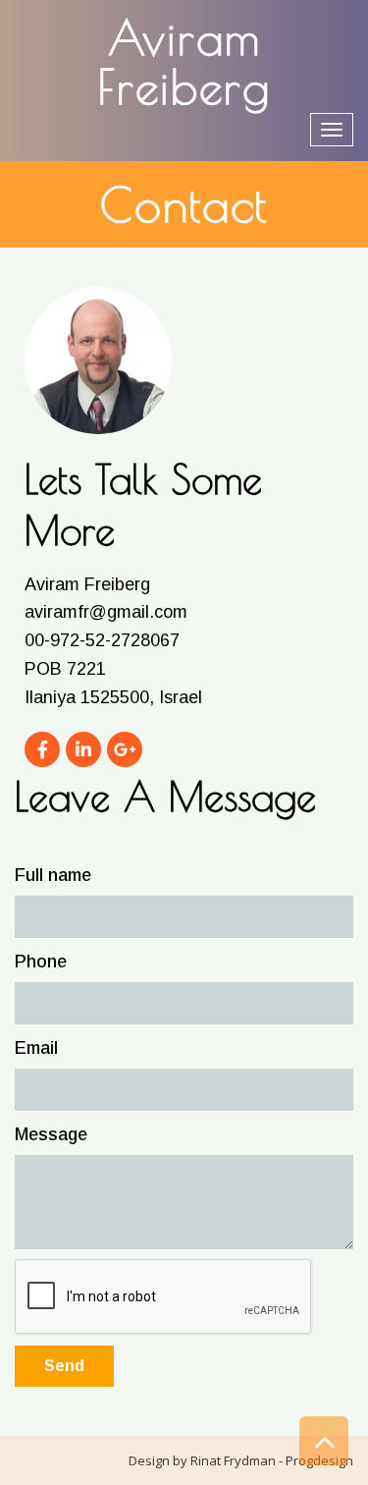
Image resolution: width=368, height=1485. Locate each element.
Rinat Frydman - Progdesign (271, 1460)
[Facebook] (42, 749)
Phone (41, 961)
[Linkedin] (83, 749)
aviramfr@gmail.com (106, 612)
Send (64, 1365)
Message (51, 1134)
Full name (53, 875)
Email (36, 1048)
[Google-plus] (124, 749)
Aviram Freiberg (184, 62)
